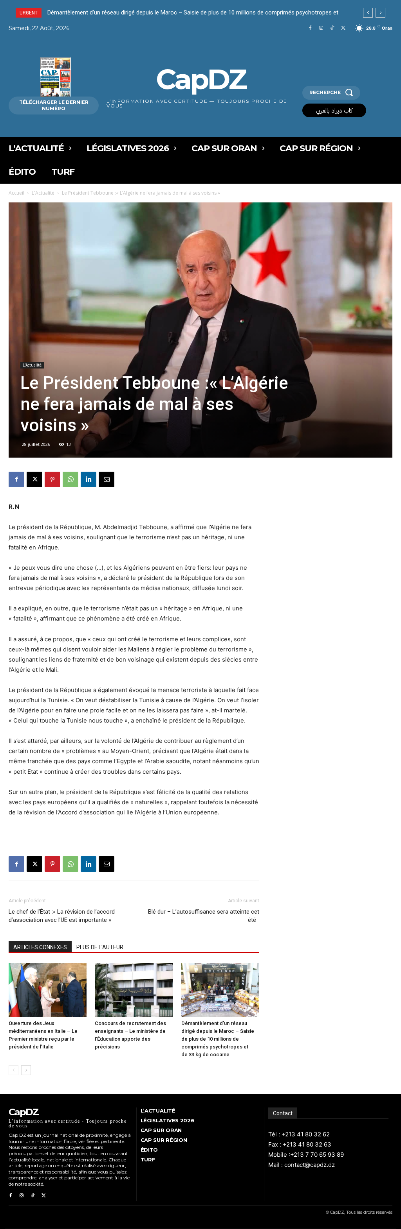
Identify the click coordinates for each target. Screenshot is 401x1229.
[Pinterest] (52, 479)
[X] (343, 28)
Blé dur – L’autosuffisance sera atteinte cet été (203, 915)
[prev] (368, 13)
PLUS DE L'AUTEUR (99, 947)
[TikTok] (332, 28)
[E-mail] (106, 479)
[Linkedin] (88, 479)
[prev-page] (13, 1070)
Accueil (16, 193)
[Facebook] (310, 28)
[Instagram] (321, 28)
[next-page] (26, 1070)
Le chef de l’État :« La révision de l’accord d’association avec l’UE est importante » (62, 915)
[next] (380, 13)
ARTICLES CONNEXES (40, 947)
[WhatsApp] (70, 479)
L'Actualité (43, 193)
